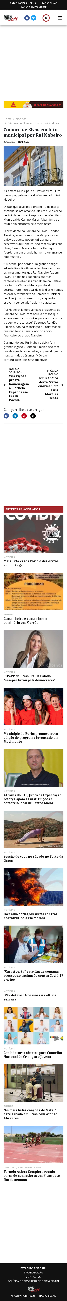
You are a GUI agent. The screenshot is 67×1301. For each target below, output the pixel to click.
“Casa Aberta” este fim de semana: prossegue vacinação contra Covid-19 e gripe (33, 976)
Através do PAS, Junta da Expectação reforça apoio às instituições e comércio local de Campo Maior (32, 799)
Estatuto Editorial (33, 1268)
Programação (33, 1272)
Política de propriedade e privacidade (33, 1281)
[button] (46, 18)
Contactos (33, 1276)
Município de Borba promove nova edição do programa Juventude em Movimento (31, 738)
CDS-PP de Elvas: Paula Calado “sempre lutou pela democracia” (29, 678)
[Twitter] (33, 18)
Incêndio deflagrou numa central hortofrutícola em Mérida (30, 916)
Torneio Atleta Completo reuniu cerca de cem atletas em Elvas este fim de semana (32, 1176)
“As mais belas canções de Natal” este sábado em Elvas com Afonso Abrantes (30, 1114)
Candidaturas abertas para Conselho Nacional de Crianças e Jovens (33, 1055)
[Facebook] (27, 18)
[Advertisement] (33, 60)
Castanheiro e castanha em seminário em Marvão (25, 621)
